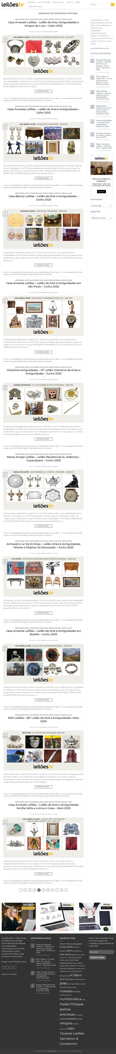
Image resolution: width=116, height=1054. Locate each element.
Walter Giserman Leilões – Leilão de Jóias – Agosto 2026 (104, 146)
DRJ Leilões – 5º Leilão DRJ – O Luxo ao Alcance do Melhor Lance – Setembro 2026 (104, 80)
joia (84, 979)
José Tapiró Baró (74, 984)
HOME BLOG (31, 2)
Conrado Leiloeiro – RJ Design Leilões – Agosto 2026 (104, 135)
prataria (36, 796)
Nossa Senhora (65, 995)
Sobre (77, 2)
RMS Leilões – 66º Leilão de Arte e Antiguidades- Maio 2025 (43, 719)
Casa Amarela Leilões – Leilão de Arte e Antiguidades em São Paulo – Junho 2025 (43, 285)
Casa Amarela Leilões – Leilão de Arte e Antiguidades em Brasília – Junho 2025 (43, 632)
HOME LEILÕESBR (44, 2)
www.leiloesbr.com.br (100, 48)
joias (63, 983)
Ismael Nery (78, 979)
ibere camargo (67, 979)
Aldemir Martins (66, 944)
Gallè (70, 971)
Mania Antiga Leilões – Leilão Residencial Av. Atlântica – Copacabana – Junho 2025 (43, 458)
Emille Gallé (64, 966)
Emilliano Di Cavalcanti (77, 966)
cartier (66, 960)
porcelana (79, 1015)
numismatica (12, 100)
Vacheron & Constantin (44, 100)
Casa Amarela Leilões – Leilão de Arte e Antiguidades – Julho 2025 (43, 111)
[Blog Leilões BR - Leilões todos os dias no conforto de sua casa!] (13, 4)
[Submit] (112, 4)
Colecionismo (34, 19)
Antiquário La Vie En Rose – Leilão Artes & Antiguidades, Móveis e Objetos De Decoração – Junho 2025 (43, 545)
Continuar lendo (43, 91)
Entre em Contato (9, 974)
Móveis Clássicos (55, 19)
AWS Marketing (75, 1051)
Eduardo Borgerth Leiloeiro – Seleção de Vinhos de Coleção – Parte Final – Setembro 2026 (103, 65)
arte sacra (65, 954)
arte (76, 98)
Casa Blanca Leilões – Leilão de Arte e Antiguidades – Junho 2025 (43, 198)
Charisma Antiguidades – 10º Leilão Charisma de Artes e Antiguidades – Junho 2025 (43, 372)
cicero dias (74, 960)
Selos (70, 19)
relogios (66, 1023)
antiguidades (66, 947)
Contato (69, 2)
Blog (56, 31)
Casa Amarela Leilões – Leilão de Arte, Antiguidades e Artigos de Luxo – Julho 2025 (43, 24)
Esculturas (44, 19)
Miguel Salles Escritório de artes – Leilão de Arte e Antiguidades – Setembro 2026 (104, 110)
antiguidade (70, 98)
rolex (71, 1028)
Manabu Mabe (71, 987)
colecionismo (66, 963)
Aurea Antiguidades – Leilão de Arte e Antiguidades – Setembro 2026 (104, 123)
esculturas (77, 968)
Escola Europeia (67, 968)
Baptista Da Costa (78, 955)
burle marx (63, 957)
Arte (26, 19)
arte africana (77, 951)
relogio (79, 1019)
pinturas (30, 796)
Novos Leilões (58, 2)
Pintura (64, 19)
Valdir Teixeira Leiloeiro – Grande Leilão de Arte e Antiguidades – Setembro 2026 (103, 95)
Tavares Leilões (32, 100)
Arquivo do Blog (35, 6)
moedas (66, 991)
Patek (83, 999)
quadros (41, 796)
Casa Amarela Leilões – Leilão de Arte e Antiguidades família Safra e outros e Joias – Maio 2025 (43, 806)
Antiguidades (19, 19)
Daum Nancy (78, 963)
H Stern (80, 98)
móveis (5, 100)
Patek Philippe (22, 100)
